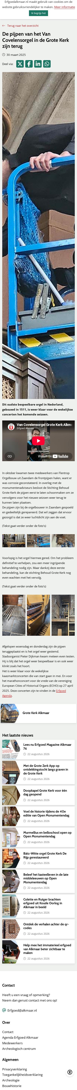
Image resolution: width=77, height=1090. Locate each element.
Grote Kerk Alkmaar (36, 713)
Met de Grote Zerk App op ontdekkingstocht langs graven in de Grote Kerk (45, 769)
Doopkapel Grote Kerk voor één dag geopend (45, 792)
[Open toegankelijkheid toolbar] (70, 1072)
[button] (13, 540)
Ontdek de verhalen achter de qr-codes (46, 926)
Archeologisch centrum (19, 1048)
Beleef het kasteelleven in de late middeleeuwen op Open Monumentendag (45, 878)
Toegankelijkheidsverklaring (22, 1074)
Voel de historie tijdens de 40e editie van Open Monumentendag (46, 813)
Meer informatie (64, 7)
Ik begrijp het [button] (38, 13)
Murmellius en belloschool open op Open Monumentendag (47, 834)
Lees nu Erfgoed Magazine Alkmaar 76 (47, 746)
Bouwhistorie (11, 1086)
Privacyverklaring (14, 1069)
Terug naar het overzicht (22, 25)
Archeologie (11, 1080)
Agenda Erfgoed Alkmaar (20, 1037)
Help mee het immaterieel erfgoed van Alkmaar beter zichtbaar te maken (47, 949)
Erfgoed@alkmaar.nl (22, 1010)
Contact (7, 1032)
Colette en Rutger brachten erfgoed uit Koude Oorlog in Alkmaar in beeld (42, 903)
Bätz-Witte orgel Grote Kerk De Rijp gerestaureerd (45, 855)
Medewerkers (12, 1043)
